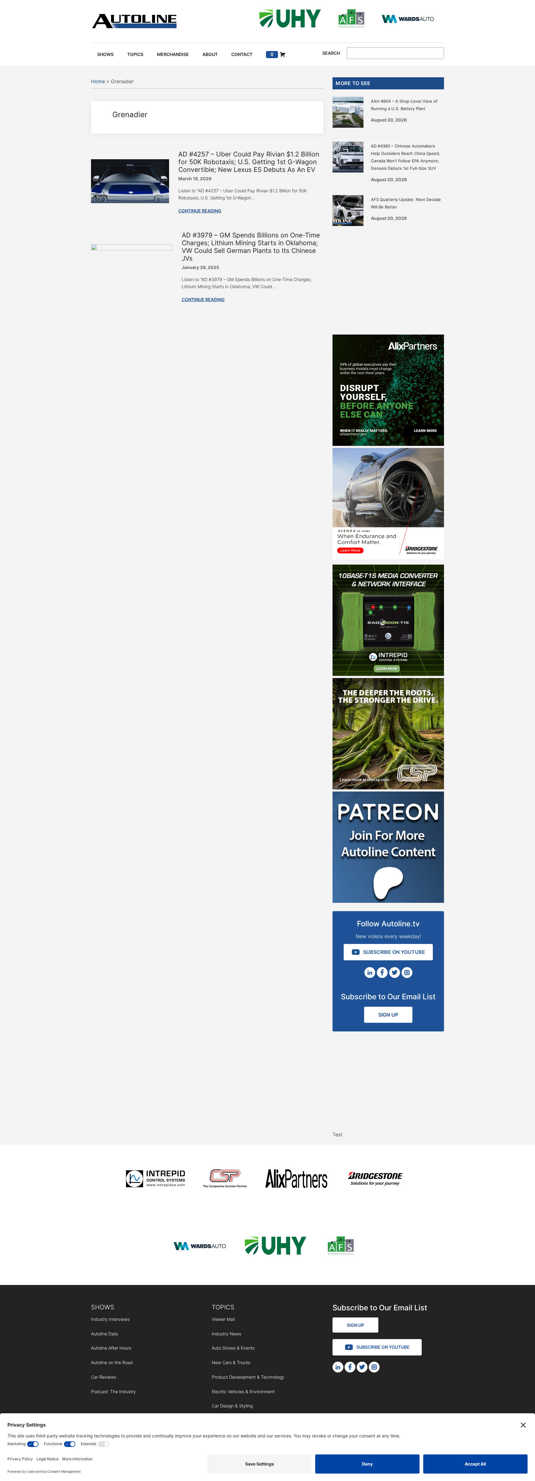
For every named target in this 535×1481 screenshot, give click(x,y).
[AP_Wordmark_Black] (296, 1179)
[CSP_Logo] (225, 1179)
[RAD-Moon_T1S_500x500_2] (388, 674)
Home (98, 81)
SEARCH (331, 53)
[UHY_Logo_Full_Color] (290, 19)
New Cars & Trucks (231, 1362)
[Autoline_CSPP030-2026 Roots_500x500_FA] (388, 787)
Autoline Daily (104, 1333)
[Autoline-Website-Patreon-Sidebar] (388, 901)
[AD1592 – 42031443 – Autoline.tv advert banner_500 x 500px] (388, 444)
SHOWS (102, 1307)
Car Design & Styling (232, 1405)
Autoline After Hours (111, 1348)
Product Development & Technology (248, 1377)
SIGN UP (388, 1015)
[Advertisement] (388, 279)
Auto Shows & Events (233, 1348)
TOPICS (223, 1307)
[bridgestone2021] (375, 1179)
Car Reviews (103, 1377)
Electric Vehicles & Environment (243, 1391)
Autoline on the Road (112, 1362)
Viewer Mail (223, 1319)
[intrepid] (155, 1179)
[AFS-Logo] (351, 19)
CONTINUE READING (199, 210)
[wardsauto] (408, 19)
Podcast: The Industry (113, 1391)
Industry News (226, 1333)
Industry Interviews (110, 1319)
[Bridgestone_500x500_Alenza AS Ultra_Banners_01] (388, 557)
